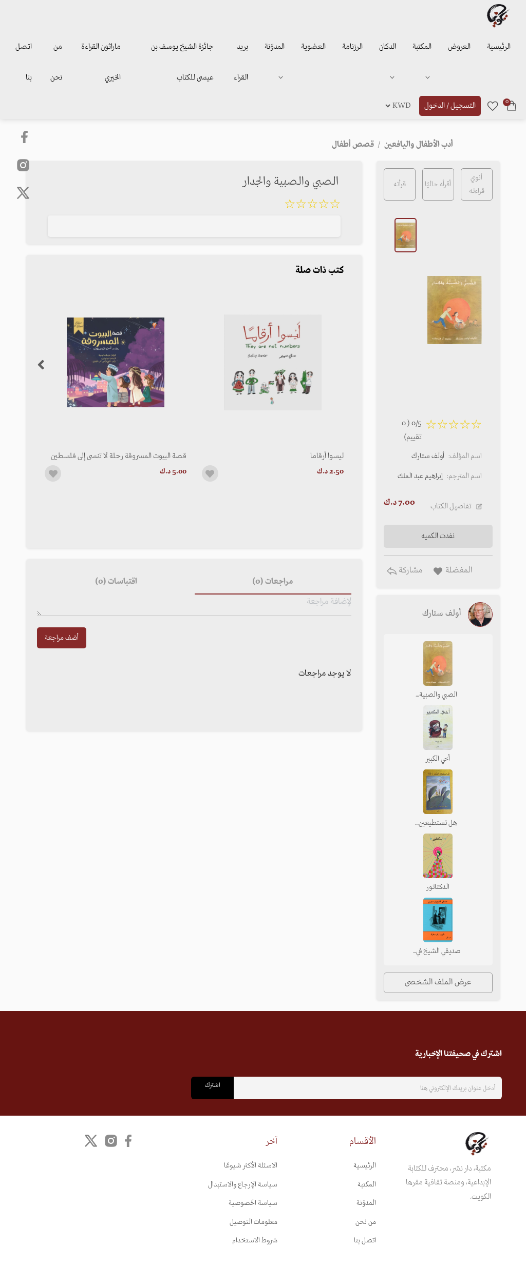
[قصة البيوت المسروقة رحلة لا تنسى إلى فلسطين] (115, 362)
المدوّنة (366, 1203)
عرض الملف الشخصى (438, 982)
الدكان (387, 46)
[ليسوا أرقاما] (273, 362)
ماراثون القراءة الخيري (101, 62)
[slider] (312, 205)
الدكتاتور (437, 887)
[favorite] (492, 106)
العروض (459, 46)
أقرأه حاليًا (438, 184)
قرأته (399, 184)
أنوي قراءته (476, 184)
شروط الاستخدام (254, 1240)
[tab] (273, 582)
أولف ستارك (427, 456)
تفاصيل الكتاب (451, 506)
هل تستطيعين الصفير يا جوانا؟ (438, 824)
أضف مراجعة (62, 637)
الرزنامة (352, 46)
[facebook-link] (25, 137)
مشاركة (409, 570)
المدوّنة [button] (275, 46)
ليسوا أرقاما (327, 456)
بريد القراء (241, 62)
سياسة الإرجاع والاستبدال (242, 1184)
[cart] (511, 105)
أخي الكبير (438, 759)
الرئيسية (499, 46)
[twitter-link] (91, 1141)
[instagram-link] (23, 164)
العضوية (313, 46)
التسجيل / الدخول (450, 105)
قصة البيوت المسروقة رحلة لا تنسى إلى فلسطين (118, 456)
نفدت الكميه (438, 536)
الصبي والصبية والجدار (438, 695)
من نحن (56, 62)
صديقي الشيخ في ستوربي (438, 952)
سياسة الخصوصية (253, 1203)
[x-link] (23, 193)
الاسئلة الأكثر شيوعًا (250, 1165)
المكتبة (421, 46)
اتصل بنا (23, 62)
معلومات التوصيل (253, 1222)
